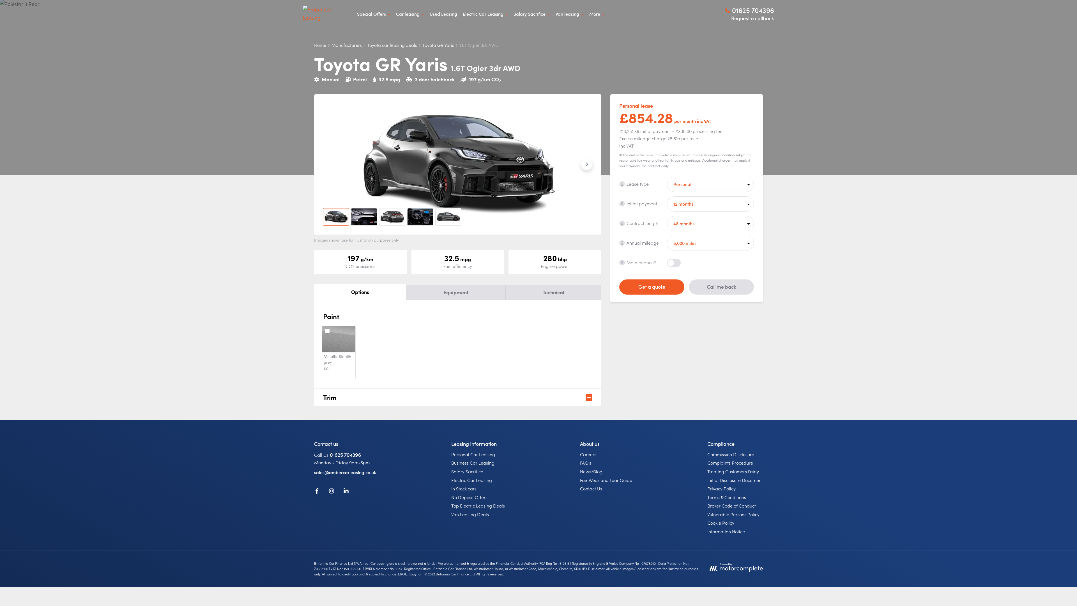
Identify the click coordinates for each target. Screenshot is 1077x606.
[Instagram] (331, 492)
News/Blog (591, 471)
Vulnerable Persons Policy (733, 514)
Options (360, 291)
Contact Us (591, 488)
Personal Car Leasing (473, 454)
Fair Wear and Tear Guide (606, 480)
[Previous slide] (328, 164)
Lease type (638, 184)
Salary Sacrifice (467, 471)
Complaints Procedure (730, 463)
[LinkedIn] (346, 492)
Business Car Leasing (472, 463)
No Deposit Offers (469, 497)
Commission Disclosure (730, 454)
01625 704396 (345, 454)
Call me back (721, 286)
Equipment (455, 292)
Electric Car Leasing (471, 480)
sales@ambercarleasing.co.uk (345, 472)
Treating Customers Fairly (733, 471)
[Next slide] (586, 164)
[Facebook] (317, 492)
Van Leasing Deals (470, 514)
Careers (588, 454)
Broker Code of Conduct (731, 505)
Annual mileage (643, 243)
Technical (553, 292)
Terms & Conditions (726, 497)
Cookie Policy (720, 523)
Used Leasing (443, 14)
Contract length (642, 223)
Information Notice (726, 531)
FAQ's (585, 463)
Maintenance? (641, 262)
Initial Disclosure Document (735, 480)
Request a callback (752, 18)
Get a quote (651, 286)
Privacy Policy (721, 488)
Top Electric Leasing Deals (478, 505)
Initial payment (642, 203)
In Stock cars (464, 488)
